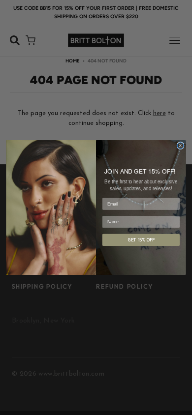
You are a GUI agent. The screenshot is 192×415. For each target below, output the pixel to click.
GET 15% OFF (141, 239)
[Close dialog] (180, 146)
